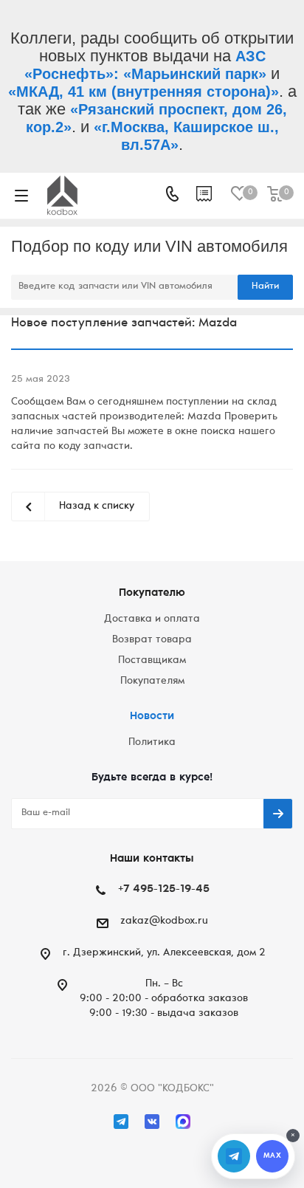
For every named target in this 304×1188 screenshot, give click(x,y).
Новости (152, 716)
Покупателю (152, 593)
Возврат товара (152, 640)
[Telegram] (121, 1121)
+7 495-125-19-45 (164, 889)
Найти (265, 287)
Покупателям (152, 681)
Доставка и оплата (152, 619)
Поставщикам (152, 661)
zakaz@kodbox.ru (164, 921)
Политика (152, 743)
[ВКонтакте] (152, 1121)
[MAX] (183, 1121)
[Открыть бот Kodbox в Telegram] (234, 1156)
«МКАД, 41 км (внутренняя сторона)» (143, 91)
